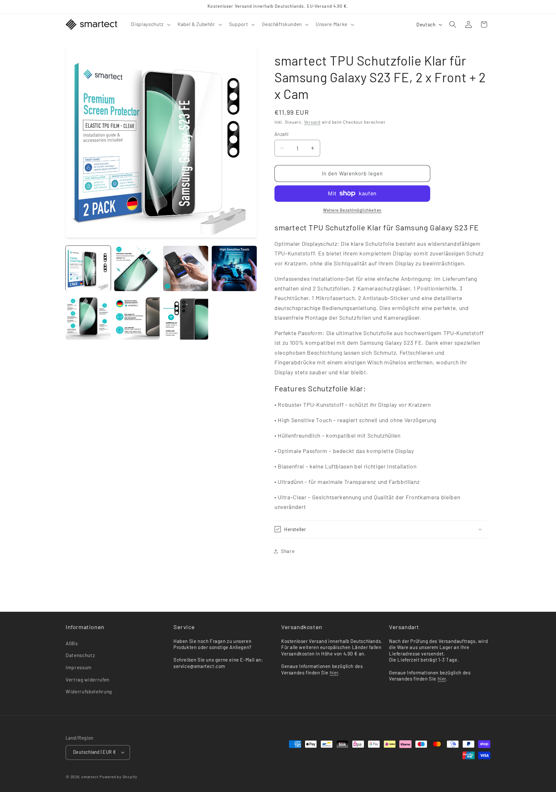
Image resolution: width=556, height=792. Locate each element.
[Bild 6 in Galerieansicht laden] (136, 317)
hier (334, 672)
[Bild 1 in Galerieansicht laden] (88, 268)
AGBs (72, 643)
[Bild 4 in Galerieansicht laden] (234, 268)
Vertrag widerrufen (87, 679)
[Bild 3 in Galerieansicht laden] (185, 268)
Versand (312, 122)
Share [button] (287, 551)
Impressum (79, 667)
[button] (150, 24)
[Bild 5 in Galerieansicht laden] (88, 317)
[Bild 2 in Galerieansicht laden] (136, 268)
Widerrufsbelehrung (89, 691)
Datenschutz (80, 655)
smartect (89, 776)
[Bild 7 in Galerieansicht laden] (185, 317)
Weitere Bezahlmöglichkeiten (352, 210)
